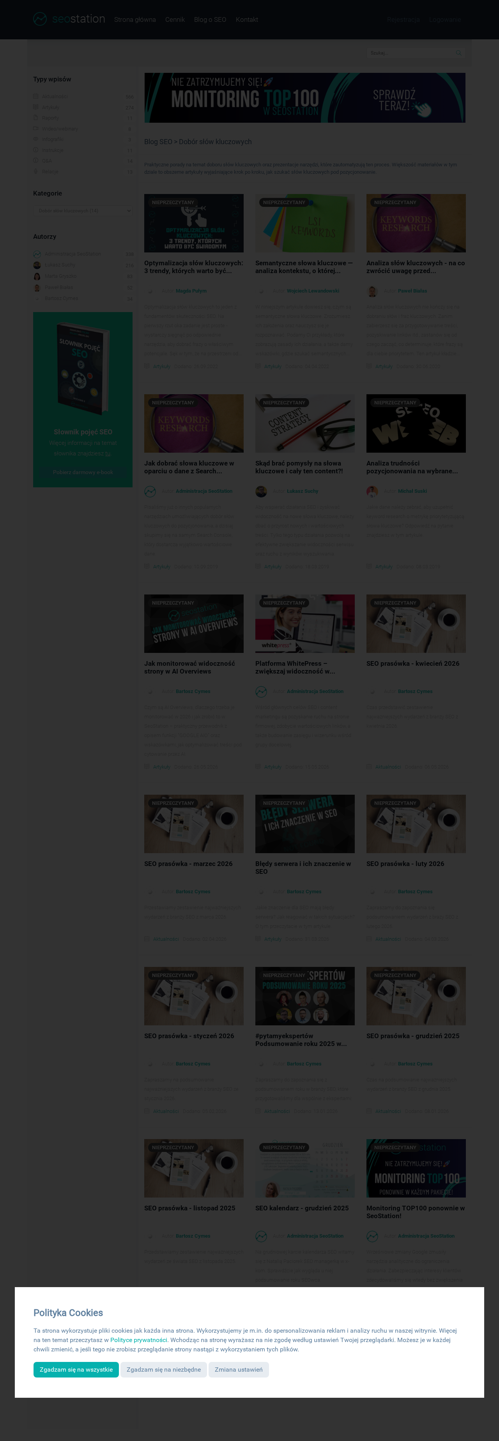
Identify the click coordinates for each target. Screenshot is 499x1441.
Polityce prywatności (138, 1340)
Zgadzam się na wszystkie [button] (76, 1369)
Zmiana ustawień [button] (239, 1369)
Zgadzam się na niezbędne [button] (164, 1369)
